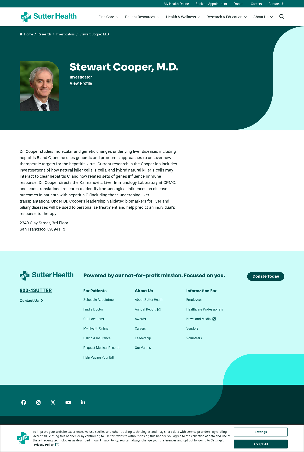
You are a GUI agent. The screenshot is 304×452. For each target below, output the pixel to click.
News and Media (201, 319)
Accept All (261, 444)
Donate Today (266, 276)
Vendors (192, 328)
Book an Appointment (211, 3)
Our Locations (93, 319)
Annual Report (148, 309)
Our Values (143, 347)
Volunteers (194, 338)
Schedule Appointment (99, 299)
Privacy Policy (47, 445)
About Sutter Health (149, 299)
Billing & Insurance (96, 338)
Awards (140, 319)
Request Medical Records (101, 347)
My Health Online (176, 3)
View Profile (81, 83)
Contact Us (276, 3)
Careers (256, 3)
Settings (261, 432)
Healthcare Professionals (204, 309)
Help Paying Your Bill (98, 357)
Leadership (143, 338)
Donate (239, 3)
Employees (194, 299)
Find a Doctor (93, 309)
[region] (152, 438)
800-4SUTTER (36, 290)
